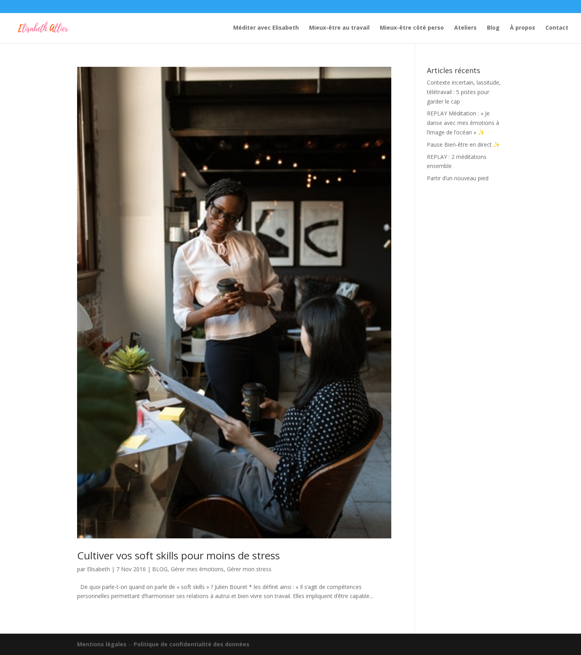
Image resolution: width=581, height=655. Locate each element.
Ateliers (465, 28)
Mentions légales (101, 644)
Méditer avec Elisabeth (266, 28)
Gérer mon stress (249, 569)
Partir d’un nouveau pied (458, 178)
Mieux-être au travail (339, 28)
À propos (522, 28)
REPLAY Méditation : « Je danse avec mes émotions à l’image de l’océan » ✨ (463, 122)
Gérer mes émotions (197, 569)
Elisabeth (98, 569)
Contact (556, 28)
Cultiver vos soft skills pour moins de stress (178, 555)
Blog (493, 28)
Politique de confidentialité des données (191, 644)
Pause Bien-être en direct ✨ (463, 144)
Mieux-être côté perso (412, 28)
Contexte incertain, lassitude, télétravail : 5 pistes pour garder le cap (464, 92)
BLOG (160, 569)
